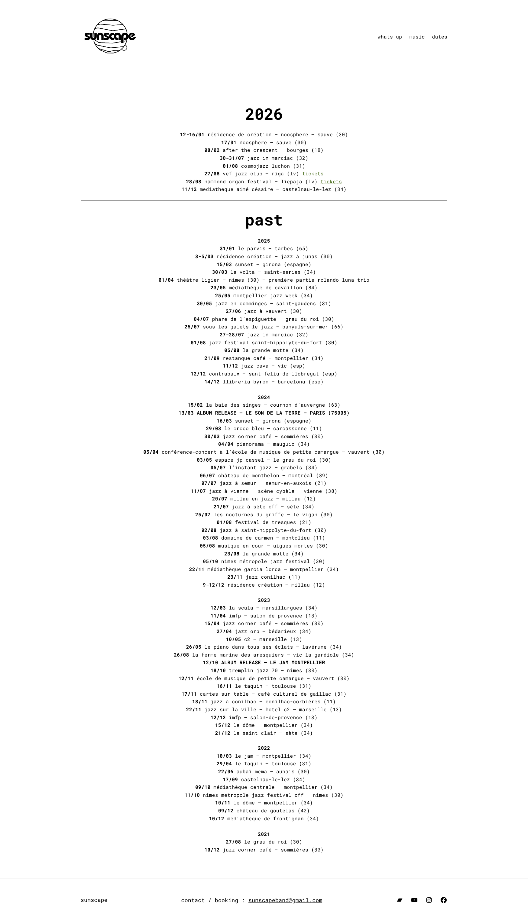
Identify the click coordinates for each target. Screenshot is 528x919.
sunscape (94, 899)
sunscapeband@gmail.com (285, 900)
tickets (313, 173)
